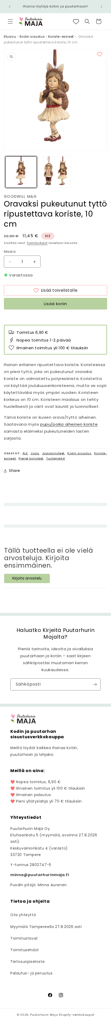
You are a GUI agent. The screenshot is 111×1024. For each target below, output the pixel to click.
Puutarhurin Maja (44, 1015)
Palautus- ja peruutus (31, 973)
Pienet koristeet (31, 458)
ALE (25, 453)
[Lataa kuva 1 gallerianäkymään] (21, 172)
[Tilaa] (94, 684)
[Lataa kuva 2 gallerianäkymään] (55, 172)
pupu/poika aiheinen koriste (69, 424)
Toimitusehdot (24, 949)
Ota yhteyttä (23, 914)
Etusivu (10, 36)
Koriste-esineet (61, 36)
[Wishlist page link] (76, 22)
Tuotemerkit (55, 458)
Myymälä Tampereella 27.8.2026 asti (46, 926)
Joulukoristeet (53, 453)
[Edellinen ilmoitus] (9, 6)
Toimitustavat (24, 938)
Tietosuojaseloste (27, 961)
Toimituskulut (37, 243)
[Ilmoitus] (101, 6)
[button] (10, 21)
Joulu (34, 453)
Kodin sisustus (32, 36)
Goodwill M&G (20, 196)
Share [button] (14, 470)
